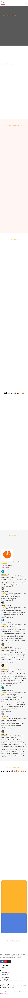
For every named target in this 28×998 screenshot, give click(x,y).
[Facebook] (2, 961)
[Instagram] (9, 961)
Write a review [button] (5, 567)
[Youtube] (5, 961)
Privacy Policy (4, 994)
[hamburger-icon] (25, 3)
